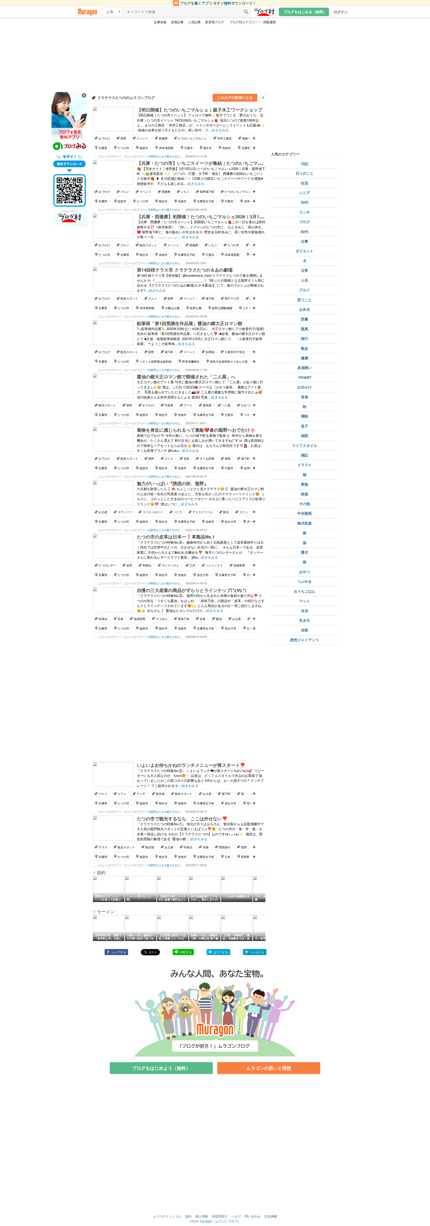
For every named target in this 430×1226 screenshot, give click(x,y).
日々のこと (305, 173)
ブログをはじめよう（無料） (161, 1068)
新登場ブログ (214, 22)
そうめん (162, 619)
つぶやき (304, 581)
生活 (304, 183)
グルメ (124, 191)
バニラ (177, 512)
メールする (257, 952)
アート (188, 405)
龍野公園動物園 (222, 308)
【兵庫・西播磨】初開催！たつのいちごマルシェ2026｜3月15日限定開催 (210, 216)
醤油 (219, 619)
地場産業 (239, 565)
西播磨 (163, 138)
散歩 (304, 348)
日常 (304, 270)
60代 (304, 231)
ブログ (304, 221)
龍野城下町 (207, 191)
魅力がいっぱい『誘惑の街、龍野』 (173, 483)
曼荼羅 (207, 405)
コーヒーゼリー (152, 512)
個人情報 (201, 1216)
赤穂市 (226, 148)
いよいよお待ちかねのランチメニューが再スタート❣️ (191, 765)
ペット (304, 600)
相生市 (207, 148)
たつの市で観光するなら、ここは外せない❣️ (182, 818)
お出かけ (304, 387)
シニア (304, 192)
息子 (304, 426)
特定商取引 (220, 1216)
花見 (186, 458)
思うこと (304, 299)
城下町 (210, 298)
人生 (304, 280)
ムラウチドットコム (167, 1216)
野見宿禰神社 (191, 361)
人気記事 (194, 22)
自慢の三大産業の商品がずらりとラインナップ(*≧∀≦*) (191, 590)
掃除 (304, 416)
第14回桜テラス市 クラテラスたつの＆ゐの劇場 (185, 269)
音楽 (304, 396)
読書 (304, 319)
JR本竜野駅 (166, 148)
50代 (304, 202)
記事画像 (160, 22)
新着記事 (177, 22)
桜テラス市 (232, 298)
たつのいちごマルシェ (192, 138)
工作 (192, 565)
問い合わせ (252, 1216)
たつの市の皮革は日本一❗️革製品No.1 (176, 536)
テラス (103, 847)
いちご (185, 191)
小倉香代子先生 (235, 352)
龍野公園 (196, 308)
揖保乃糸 (183, 619)
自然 (304, 629)
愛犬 (304, 552)
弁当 (304, 610)
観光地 (160, 793)
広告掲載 (270, 1216)
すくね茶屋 (207, 458)
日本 (250, 575)
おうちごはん (304, 591)
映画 (304, 494)
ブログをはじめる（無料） (305, 11)
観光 (226, 512)
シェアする (118, 952)
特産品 (103, 619)
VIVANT (304, 377)
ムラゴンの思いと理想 (268, 1068)
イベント (142, 138)
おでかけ (104, 138)
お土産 (103, 512)
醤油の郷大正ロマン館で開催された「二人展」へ (186, 376)
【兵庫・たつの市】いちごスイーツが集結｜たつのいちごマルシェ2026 (209, 163)
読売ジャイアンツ (304, 639)
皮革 (129, 565)
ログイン (340, 11)
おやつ (304, 571)
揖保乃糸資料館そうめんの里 (229, 361)
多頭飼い (304, 367)
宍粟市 (188, 148)
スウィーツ (125, 512)
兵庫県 (103, 148)
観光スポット (148, 245)
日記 (304, 163)
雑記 (304, 455)
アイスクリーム (202, 512)
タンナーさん (170, 565)
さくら (169, 458)
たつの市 (123, 148)
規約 (188, 1216)
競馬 (304, 328)
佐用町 (248, 468)
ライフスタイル (304, 445)
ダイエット (305, 250)
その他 (304, 503)
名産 (120, 619)
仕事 (304, 241)
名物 (206, 847)
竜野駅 (245, 857)
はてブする (220, 952)
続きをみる (220, 130)
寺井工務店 (224, 138)
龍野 (123, 138)
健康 (304, 357)
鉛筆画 (210, 352)
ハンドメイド (214, 565)
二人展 (226, 405)
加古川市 (230, 521)
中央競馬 (304, 513)
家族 (304, 484)
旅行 (304, 338)
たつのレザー (107, 565)
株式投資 (304, 523)
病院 (304, 435)
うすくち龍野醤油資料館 (156, 361)
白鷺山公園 (172, 308)
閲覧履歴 (269, 22)
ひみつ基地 (248, 405)
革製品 (146, 565)
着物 (227, 458)
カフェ (243, 512)
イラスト (304, 464)
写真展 (169, 405)
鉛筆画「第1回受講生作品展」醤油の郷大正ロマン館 (189, 323)
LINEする (185, 952)
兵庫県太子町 (205, 201)
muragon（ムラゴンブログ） (220, 1221)
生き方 (304, 620)
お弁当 (304, 309)
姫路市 (144, 148)
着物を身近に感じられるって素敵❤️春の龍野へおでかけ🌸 (196, 430)
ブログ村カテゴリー (244, 22)
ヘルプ (236, 1216)
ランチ (141, 793)
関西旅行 (224, 847)
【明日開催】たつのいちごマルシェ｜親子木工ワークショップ (199, 109)
